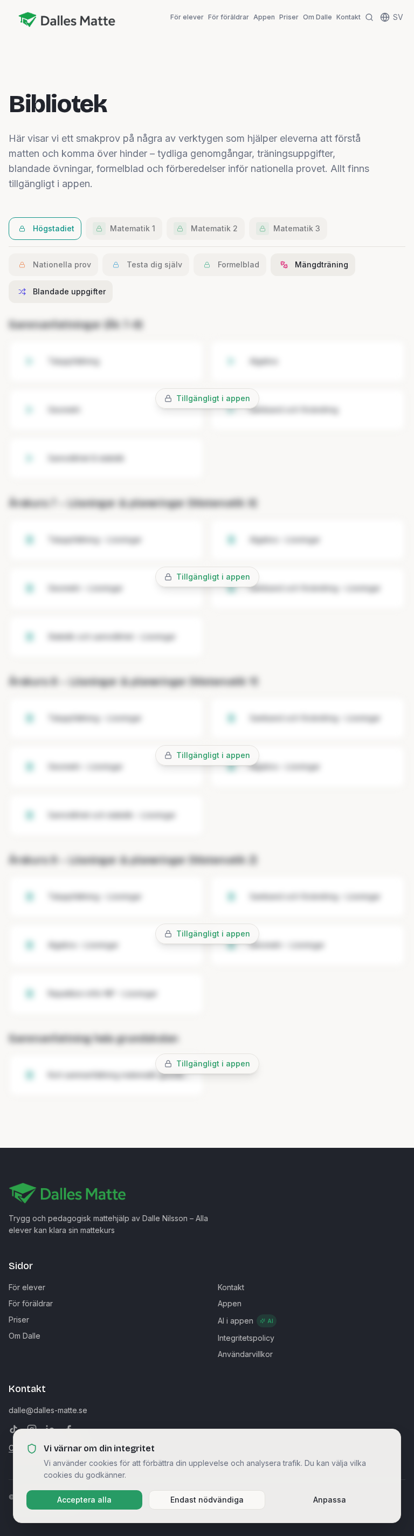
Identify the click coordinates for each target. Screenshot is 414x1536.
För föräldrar (228, 17)
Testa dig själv (154, 264)
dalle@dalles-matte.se (48, 1410)
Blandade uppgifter (69, 291)
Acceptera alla (84, 1499)
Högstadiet (53, 228)
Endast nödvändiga (207, 1499)
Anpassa (329, 1499)
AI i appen (245, 1320)
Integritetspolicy (246, 1337)
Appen (264, 17)
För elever (187, 17)
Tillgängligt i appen (213, 398)
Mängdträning (321, 264)
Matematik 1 (132, 228)
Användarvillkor (245, 1354)
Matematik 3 (296, 228)
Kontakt (348, 17)
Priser (289, 17)
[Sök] (369, 17)
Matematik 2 (214, 228)
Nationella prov (62, 264)
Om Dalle (317, 17)
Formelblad (238, 264)
